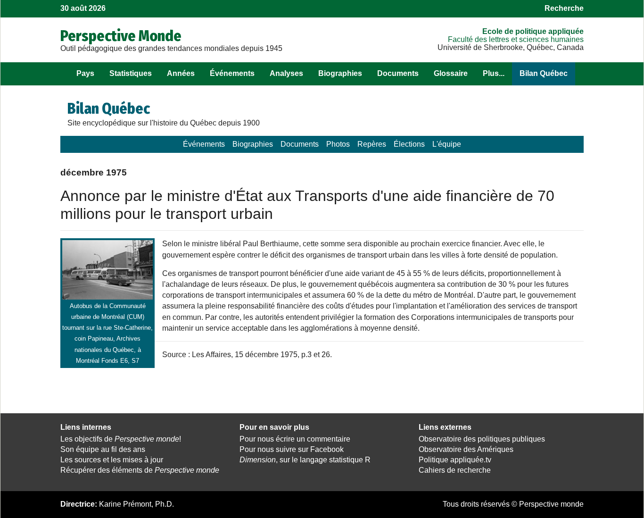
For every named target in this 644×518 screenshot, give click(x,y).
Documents (398, 73)
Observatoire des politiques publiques (482, 439)
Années (181, 73)
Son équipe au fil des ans (102, 449)
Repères (371, 144)
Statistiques (130, 73)
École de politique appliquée (533, 31)
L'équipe (446, 144)
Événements (232, 73)
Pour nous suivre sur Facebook (291, 449)
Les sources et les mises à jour (111, 460)
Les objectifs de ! (120, 439)
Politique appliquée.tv (455, 460)
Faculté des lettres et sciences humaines (516, 39)
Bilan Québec (544, 73)
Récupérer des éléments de (139, 470)
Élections (409, 144)
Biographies (340, 73)
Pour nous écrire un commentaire (294, 439)
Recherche (564, 8)
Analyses (286, 73)
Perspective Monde (121, 36)
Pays (85, 73)
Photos (338, 144)
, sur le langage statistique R (305, 460)
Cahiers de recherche (455, 470)
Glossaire (451, 73)
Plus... (493, 73)
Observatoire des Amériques (466, 449)
